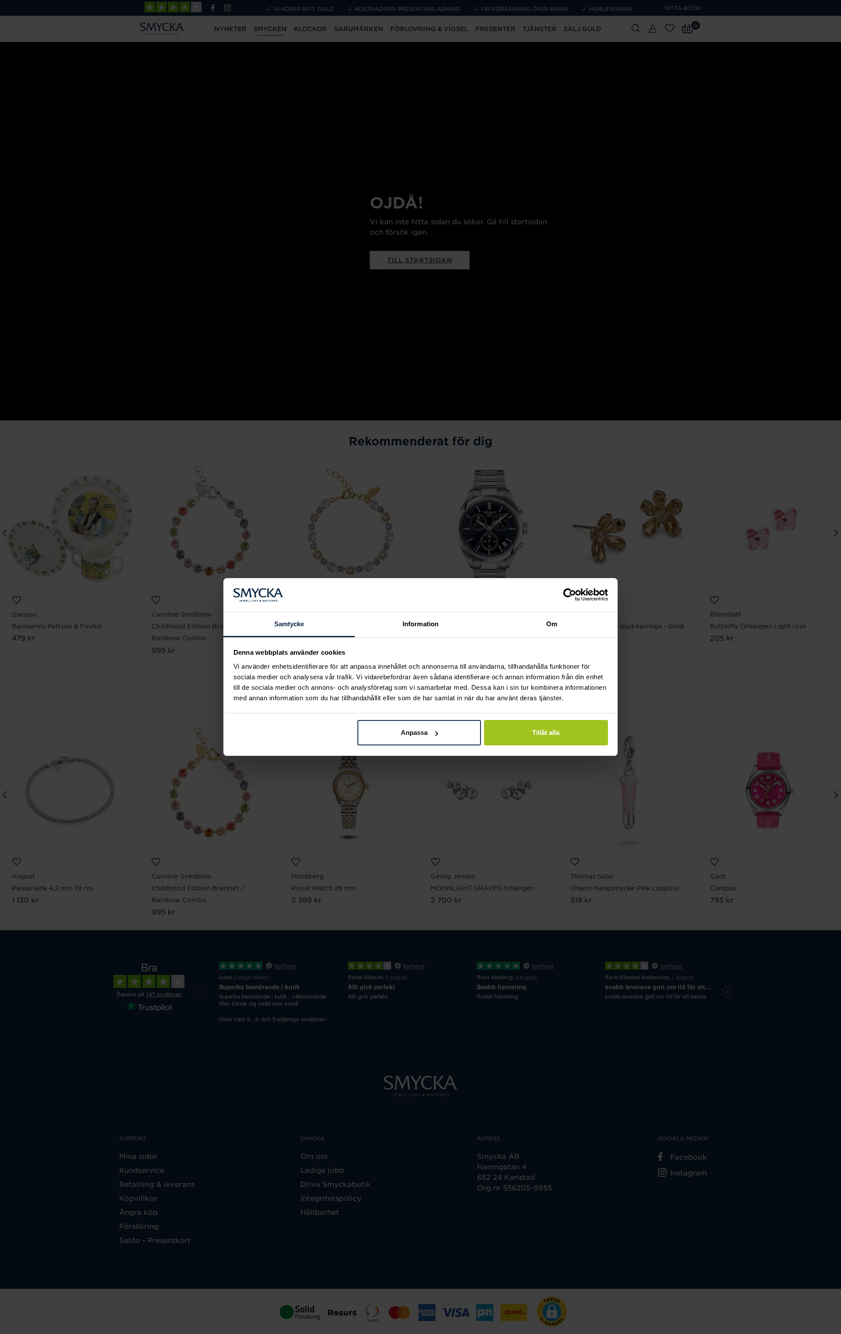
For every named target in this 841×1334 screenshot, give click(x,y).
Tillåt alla (545, 732)
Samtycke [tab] (289, 624)
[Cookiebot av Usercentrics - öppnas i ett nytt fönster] (569, 595)
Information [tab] (420, 624)
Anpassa (414, 732)
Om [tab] (551, 624)
